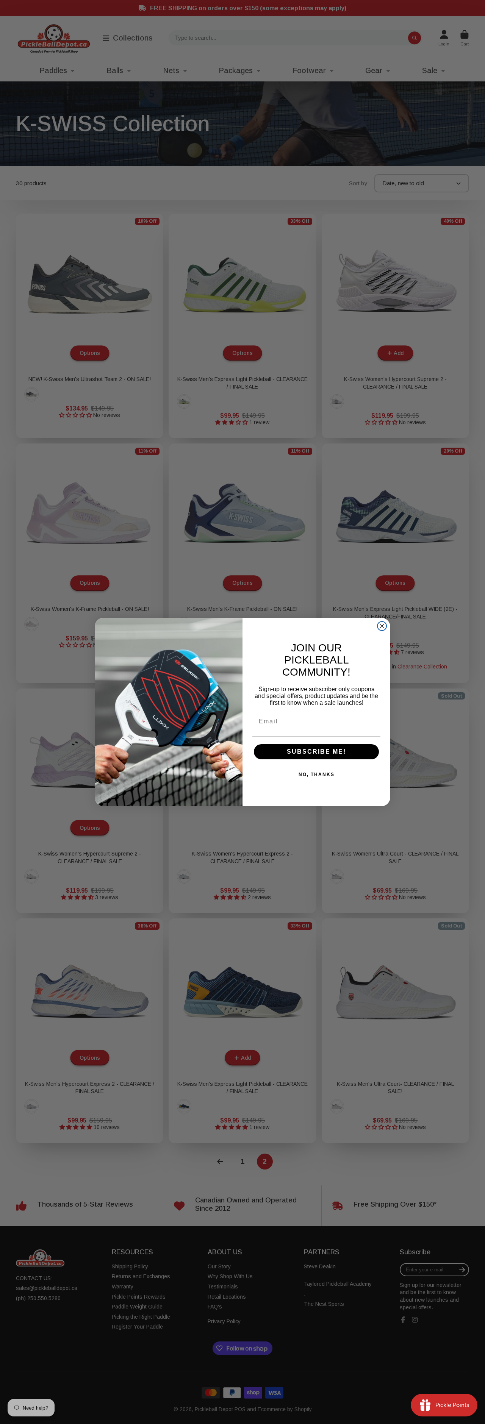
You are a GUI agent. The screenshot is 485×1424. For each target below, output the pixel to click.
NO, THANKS (317, 774)
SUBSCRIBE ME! (316, 751)
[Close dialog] (381, 626)
